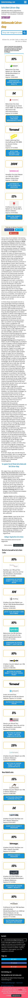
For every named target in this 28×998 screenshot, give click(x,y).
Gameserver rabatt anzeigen (14, 827)
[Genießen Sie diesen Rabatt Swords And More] (14, 566)
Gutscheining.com (8, 2)
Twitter (14, 959)
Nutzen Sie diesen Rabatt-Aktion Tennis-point (14, 673)
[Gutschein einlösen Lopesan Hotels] (14, 786)
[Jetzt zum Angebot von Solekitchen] (14, 136)
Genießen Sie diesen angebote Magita (14, 82)
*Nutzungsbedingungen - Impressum (12, 983)
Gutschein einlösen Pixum (14, 703)
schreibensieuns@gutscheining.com (14, 940)
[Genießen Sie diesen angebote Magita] (14, 66)
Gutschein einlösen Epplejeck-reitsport (14, 921)
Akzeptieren (16, 995)
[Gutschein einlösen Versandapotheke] (14, 100)
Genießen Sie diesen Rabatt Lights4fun (14, 643)
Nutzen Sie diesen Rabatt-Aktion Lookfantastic (14, 765)
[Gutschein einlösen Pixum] (14, 691)
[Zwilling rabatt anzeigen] (14, 203)
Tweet (19, 230)
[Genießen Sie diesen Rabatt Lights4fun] (14, 629)
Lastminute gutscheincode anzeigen (14, 185)
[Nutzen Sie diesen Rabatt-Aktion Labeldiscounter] (14, 720)
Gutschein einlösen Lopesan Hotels (14, 798)
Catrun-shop (18, 545)
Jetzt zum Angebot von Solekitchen (14, 153)
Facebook (9, 230)
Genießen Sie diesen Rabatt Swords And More (14, 581)
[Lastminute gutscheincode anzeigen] (14, 171)
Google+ (14, 233)
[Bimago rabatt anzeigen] (14, 844)
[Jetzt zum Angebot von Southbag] (14, 599)
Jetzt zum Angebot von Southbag (14, 612)
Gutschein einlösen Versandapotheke (14, 118)
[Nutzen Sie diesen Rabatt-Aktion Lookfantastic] (14, 752)
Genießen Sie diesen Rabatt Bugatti (14, 886)
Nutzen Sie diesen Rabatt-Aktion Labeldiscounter (14, 734)
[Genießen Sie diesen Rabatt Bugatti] (14, 873)
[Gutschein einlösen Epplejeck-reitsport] (14, 903)
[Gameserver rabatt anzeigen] (14, 815)
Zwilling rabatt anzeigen (14, 217)
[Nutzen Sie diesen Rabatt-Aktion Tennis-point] (14, 660)
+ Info (8, 14)
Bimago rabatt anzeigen (14, 856)
